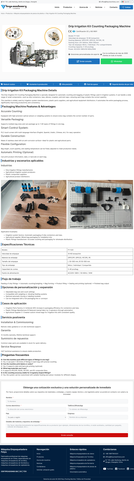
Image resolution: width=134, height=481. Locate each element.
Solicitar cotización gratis (45, 470)
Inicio (57, 7)
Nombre (9, 397)
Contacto (114, 7)
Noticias (98, 7)
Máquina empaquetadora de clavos (82, 454)
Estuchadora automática (78, 472)
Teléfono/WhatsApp (75, 406)
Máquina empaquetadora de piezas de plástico (29, 13)
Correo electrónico (13, 406)
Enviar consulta (67, 435)
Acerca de (83, 7)
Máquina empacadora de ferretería (82, 463)
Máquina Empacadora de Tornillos (81, 457)
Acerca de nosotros (43, 460)
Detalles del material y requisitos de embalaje (23, 422)
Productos (67, 7)
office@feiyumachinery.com (110, 2)
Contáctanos (41, 466)
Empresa (71, 413)
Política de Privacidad (84, 479)
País (7, 413)
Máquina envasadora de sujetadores (82, 460)
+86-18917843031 (111, 454)
